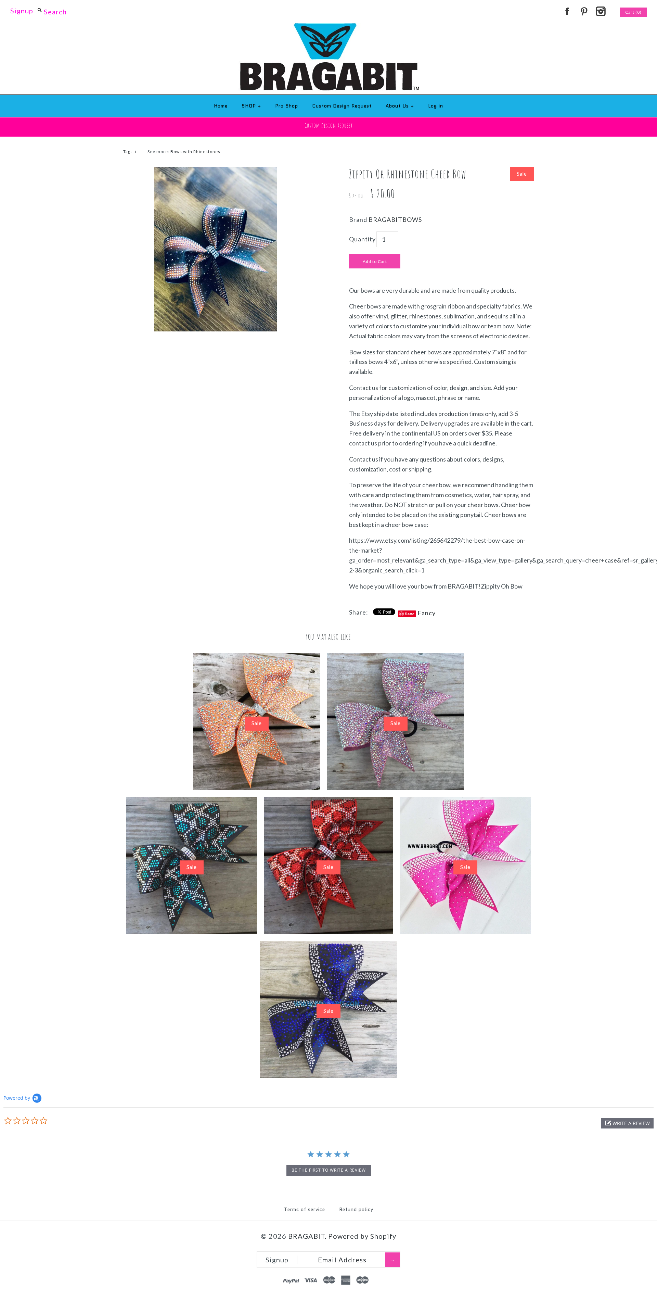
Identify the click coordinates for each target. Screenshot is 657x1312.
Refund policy (356, 1209)
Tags (130, 151)
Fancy (426, 613)
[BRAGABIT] (328, 27)
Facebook (567, 11)
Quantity (362, 239)
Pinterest (583, 11)
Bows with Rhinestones (195, 151)
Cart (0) (633, 12)
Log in (435, 105)
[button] (627, 1123)
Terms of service (304, 1209)
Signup (21, 11)
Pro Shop (286, 105)
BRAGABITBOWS (395, 219)
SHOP (251, 105)
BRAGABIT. (307, 1236)
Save (410, 613)
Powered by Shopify (362, 1236)
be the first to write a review (329, 1170)
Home (221, 105)
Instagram (600, 11)
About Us (400, 105)
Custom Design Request (342, 105)
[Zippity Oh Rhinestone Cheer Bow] (215, 172)
